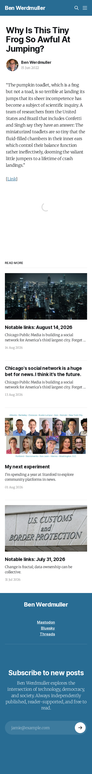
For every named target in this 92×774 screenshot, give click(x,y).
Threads (47, 634)
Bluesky (48, 628)
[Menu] (85, 8)
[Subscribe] (80, 727)
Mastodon (46, 622)
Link (11, 179)
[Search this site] (76, 8)
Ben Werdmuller (25, 8)
